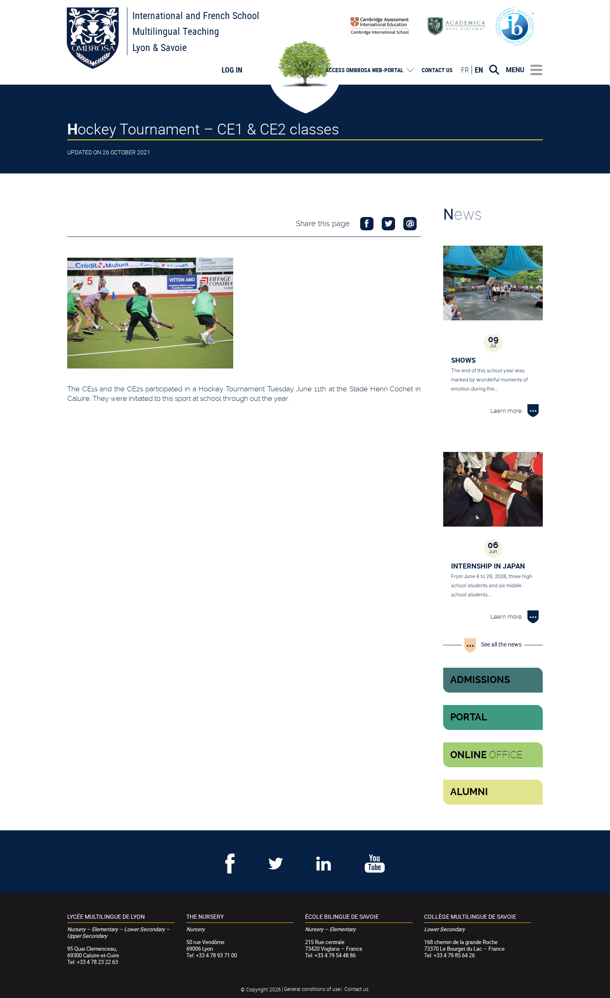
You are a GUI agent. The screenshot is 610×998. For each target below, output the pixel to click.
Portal (468, 717)
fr (465, 70)
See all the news (501, 644)
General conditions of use (312, 989)
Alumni (469, 792)
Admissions (480, 680)
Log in (232, 70)
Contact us (437, 70)
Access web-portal (364, 70)
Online (486, 755)
